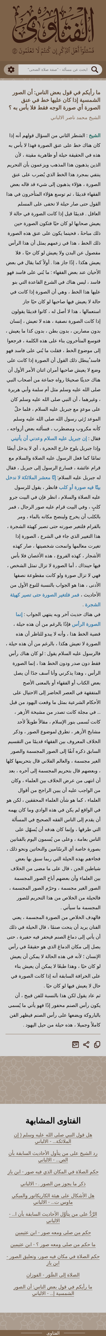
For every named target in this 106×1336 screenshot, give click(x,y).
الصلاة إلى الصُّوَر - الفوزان (53, 1274)
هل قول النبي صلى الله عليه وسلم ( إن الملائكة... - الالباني (53, 1137)
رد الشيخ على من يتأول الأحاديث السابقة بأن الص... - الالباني (53, 1156)
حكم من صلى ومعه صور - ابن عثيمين (53, 1232)
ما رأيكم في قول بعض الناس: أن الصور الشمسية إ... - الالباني (53, 1289)
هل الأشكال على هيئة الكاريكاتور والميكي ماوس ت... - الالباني (53, 1198)
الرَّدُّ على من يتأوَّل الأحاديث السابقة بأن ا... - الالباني (53, 1217)
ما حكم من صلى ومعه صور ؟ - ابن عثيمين (53, 1244)
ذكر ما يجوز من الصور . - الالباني (53, 1183)
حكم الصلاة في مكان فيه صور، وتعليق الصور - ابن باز (53, 1259)
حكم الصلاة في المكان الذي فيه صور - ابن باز (53, 1171)
